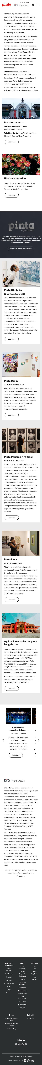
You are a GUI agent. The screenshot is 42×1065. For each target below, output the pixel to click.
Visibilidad (8, 980)
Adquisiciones (9, 983)
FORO (9, 986)
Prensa (22, 979)
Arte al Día (30, 1018)
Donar (9, 990)
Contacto (9, 993)
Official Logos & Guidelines (22, 974)
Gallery (21, 81)
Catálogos (22, 988)
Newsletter (22, 1005)
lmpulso (9, 977)
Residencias (9, 974)
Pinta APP (22, 1001)
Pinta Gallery (11, 1029)
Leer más (11, 142)
